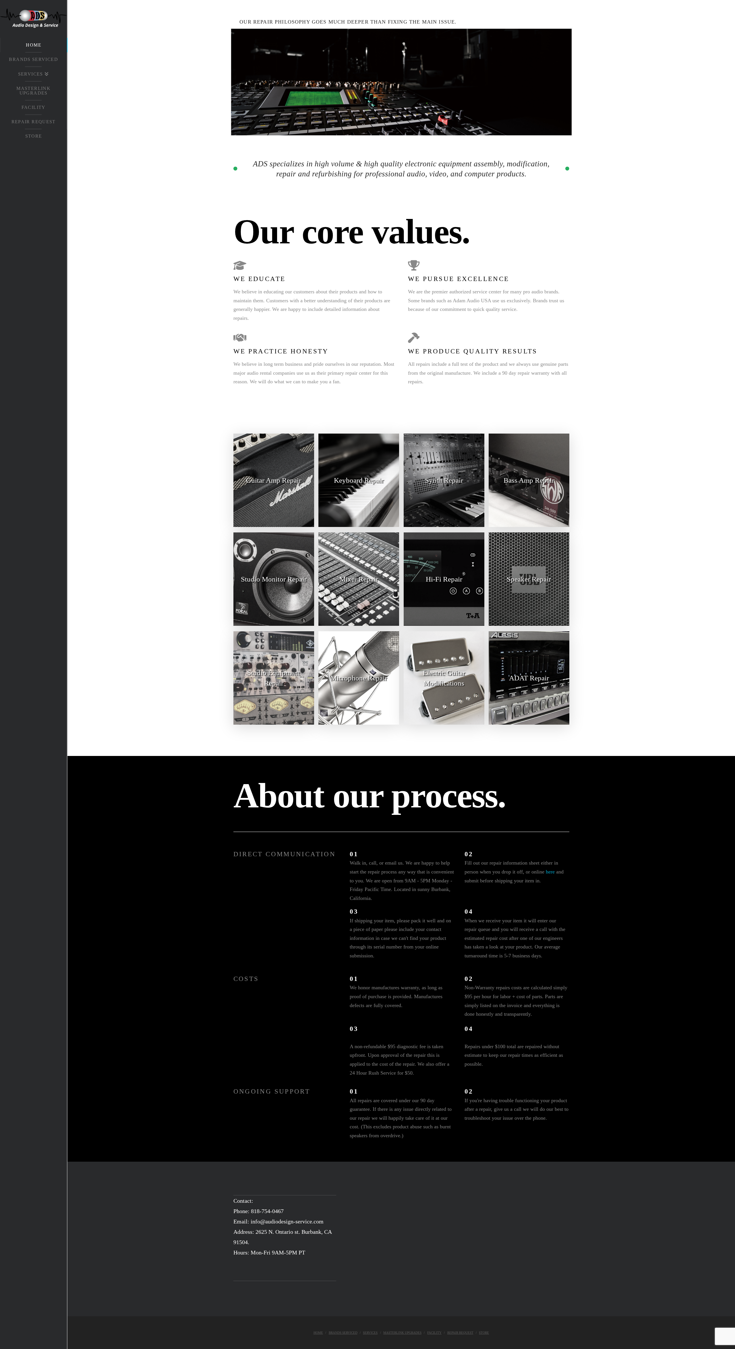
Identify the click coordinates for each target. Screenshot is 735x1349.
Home (318, 1332)
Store (484, 1332)
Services (370, 1332)
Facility (434, 1332)
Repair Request (460, 1332)
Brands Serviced (343, 1332)
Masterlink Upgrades (402, 1332)
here (550, 872)
